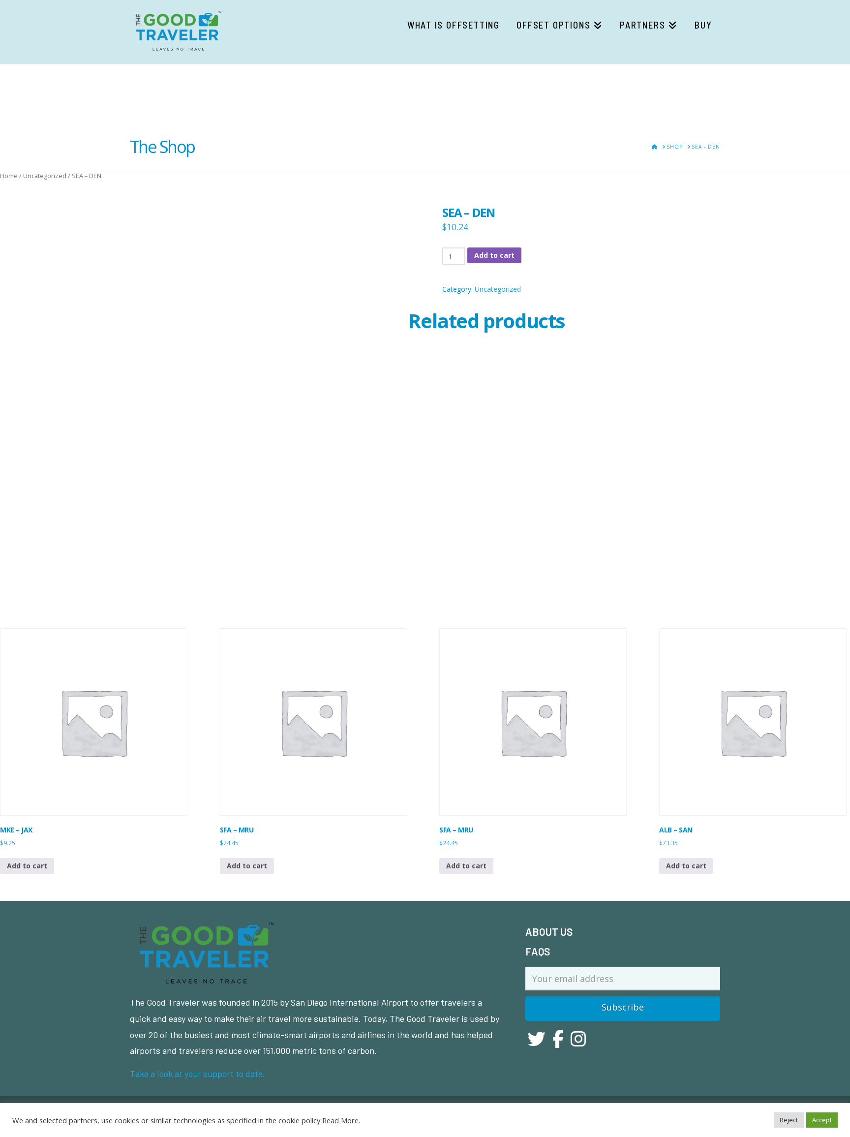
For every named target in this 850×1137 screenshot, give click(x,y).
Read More (340, 1120)
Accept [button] (822, 1119)
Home (9, 175)
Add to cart (494, 255)
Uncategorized (44, 175)
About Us (549, 931)
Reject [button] (789, 1119)
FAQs (537, 951)
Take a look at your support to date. (197, 1073)
